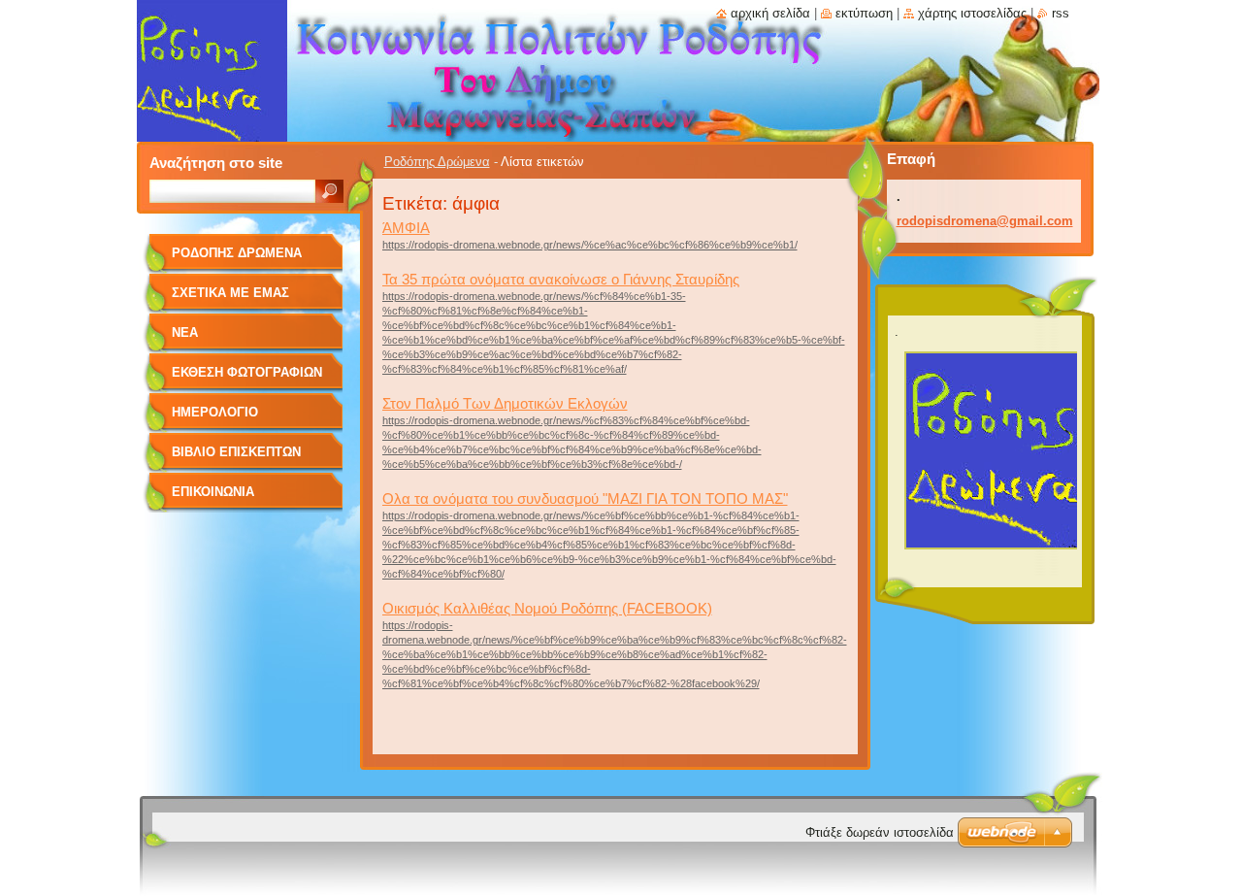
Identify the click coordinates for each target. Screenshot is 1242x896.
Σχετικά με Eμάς (230, 292)
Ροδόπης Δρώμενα (437, 161)
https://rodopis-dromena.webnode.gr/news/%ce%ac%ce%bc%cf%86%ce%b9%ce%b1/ (590, 244)
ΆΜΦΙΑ (406, 227)
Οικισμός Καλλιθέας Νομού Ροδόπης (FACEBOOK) (547, 608)
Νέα (185, 332)
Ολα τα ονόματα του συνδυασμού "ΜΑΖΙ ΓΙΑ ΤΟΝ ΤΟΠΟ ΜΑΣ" (585, 498)
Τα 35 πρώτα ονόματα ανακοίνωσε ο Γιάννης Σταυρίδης (560, 279)
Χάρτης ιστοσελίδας (972, 13)
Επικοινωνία (213, 491)
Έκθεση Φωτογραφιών (247, 372)
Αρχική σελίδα (770, 13)
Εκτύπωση (864, 13)
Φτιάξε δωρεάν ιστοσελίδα (879, 832)
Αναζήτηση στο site (215, 162)
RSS (1060, 13)
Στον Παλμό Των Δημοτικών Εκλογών (505, 403)
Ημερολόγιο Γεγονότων (215, 419)
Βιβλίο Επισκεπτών (236, 452)
